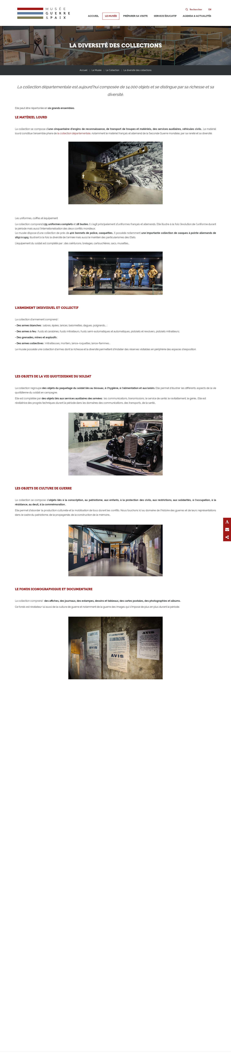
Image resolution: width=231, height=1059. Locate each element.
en (209, 9)
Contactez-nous (227, 529)
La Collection (112, 70)
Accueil (93, 15)
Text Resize (227, 522)
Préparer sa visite (135, 15)
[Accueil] (43, 13)
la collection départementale (74, 133)
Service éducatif (165, 15)
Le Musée (111, 15)
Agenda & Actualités (197, 15)
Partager (227, 537)
